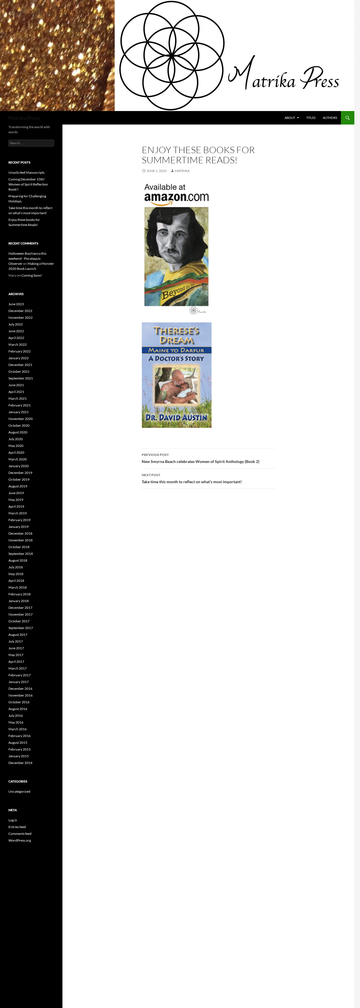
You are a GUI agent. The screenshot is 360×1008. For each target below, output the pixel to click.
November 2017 (20, 614)
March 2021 (17, 398)
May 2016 (15, 722)
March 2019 (17, 513)
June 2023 (16, 304)
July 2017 (15, 641)
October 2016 (19, 702)
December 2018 (20, 533)
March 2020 (17, 459)
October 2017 (19, 621)
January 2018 (18, 601)
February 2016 (19, 736)
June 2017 (16, 648)
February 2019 (19, 520)
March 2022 (17, 344)
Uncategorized (19, 791)
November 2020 (20, 419)
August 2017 (17, 634)
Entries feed (17, 827)
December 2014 (20, 763)
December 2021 (20, 365)
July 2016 (15, 715)
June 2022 (16, 331)
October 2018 (19, 547)
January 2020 (18, 466)
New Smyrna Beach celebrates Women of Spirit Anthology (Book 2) (200, 458)
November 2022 (20, 317)
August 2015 (17, 742)
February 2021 (19, 405)
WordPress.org (19, 840)
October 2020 (19, 425)
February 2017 (19, 675)
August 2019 (17, 486)
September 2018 (20, 554)
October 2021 (19, 371)
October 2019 (19, 479)
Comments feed (20, 833)
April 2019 (16, 506)
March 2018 (17, 587)
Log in (12, 820)
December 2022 (20, 311)
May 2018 (15, 574)
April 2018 (16, 580)
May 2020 (15, 446)
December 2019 (20, 473)
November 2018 (20, 540)
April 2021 (16, 392)
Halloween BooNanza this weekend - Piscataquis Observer (27, 258)
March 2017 (17, 668)
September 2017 (20, 628)
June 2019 (16, 493)
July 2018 (15, 567)
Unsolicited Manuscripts (26, 172)
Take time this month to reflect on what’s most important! (192, 478)
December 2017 (20, 607)
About (290, 117)
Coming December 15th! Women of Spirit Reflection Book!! (28, 184)
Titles (311, 117)
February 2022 (19, 351)
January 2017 (18, 682)
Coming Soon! (31, 275)
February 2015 (19, 749)
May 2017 (15, 655)
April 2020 (16, 452)
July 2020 (15, 439)
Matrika (182, 171)
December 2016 (20, 688)
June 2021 (16, 385)
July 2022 (15, 324)
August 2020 (17, 432)
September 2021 (20, 378)
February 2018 (19, 594)
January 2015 (18, 756)
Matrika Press (24, 118)
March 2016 (17, 729)
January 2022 (18, 358)
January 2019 (18, 527)
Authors (330, 117)
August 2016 (17, 709)
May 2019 (15, 500)
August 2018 (17, 560)
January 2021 (18, 412)
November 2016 (20, 695)
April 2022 (16, 338)
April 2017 (16, 661)
